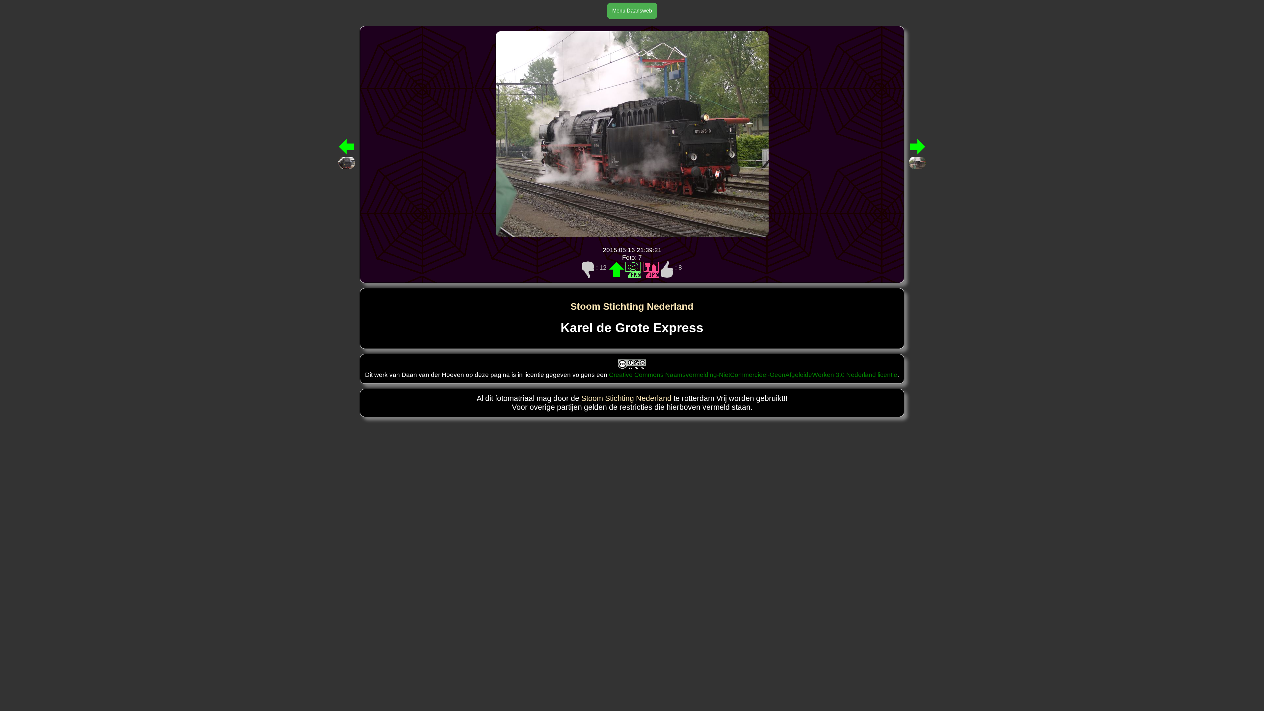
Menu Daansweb (632, 10)
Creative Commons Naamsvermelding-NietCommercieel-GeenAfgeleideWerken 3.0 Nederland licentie (753, 374)
